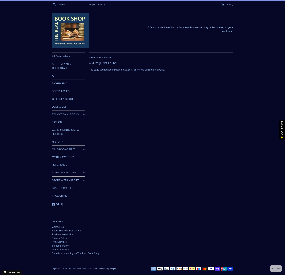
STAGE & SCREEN (68, 188)
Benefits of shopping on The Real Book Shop (75, 253)
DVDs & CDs (59, 106)
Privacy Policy (59, 238)
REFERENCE (59, 164)
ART (54, 75)
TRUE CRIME (68, 195)
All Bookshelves (61, 56)
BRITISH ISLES (68, 91)
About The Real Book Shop (66, 230)
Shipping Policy (60, 245)
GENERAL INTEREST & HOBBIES (68, 131)
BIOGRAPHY (59, 83)
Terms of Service (60, 249)
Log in (92, 4)
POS (90, 269)
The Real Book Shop (77, 269)
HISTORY (68, 141)
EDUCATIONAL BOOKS (68, 114)
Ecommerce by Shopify (106, 269)
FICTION (68, 122)
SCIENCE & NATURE (68, 172)
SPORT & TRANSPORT (68, 180)
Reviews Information (62, 234)
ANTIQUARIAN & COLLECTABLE (68, 66)
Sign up (101, 4)
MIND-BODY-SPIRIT (68, 149)
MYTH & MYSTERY (68, 157)
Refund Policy (59, 242)
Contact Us (58, 227)
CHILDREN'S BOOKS (68, 99)
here (139, 69)
